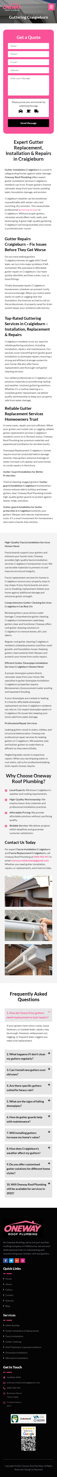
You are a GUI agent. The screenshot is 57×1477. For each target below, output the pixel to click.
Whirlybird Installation (17, 1358)
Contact (9, 1295)
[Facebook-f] (5, 1260)
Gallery (9, 1289)
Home (9, 1278)
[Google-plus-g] (17, 1260)
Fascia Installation (14, 1336)
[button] (51, 7)
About (9, 1284)
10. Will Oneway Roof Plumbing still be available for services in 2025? (26, 1189)
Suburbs (10, 1300)
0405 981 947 (13, 1387)
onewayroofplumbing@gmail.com (23, 1382)
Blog (8, 1306)
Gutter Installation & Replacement (22, 1330)
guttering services (28, 209)
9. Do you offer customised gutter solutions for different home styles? (28, 1169)
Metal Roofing (12, 1325)
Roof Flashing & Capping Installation (23, 1347)
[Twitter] (11, 1260)
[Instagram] (22, 1260)
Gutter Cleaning (13, 1341)
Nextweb (38, 1469)
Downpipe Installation (16, 1352)
